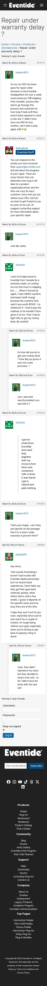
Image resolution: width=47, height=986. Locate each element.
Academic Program (23, 905)
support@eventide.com (28, 167)
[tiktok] (26, 782)
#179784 (41, 413)
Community (23, 834)
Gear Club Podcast (23, 854)
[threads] (32, 782)
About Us (23, 891)
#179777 (41, 138)
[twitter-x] (37, 782)
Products (28, 44)
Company (23, 885)
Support (23, 859)
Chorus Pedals (23, 927)
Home (5, 44)
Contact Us (23, 880)
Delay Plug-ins (23, 934)
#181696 (41, 545)
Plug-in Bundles (23, 937)
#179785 (41, 504)
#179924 (41, 375)
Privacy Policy (23, 973)
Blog (23, 840)
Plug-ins (23, 815)
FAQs (23, 866)
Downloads (23, 869)
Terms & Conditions (26, 969)
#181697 (41, 645)
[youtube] (20, 782)
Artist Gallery (23, 847)
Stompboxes (9, 47)
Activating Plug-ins (24, 876)
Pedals (23, 811)
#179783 (41, 330)
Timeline (23, 895)
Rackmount (24, 818)
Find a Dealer (23, 828)
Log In (8, 735)
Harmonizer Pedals (23, 920)
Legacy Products (23, 902)
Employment (23, 898)
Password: (9, 715)
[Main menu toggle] (42, 5)
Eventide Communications (23, 909)
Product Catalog (23, 825)
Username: (9, 705)
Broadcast (23, 822)
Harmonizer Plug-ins (23, 930)
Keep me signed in (12, 728)
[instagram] (14, 782)
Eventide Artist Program (23, 851)
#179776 (41, 63)
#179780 (41, 255)
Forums (16, 44)
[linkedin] (23, 787)
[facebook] (9, 782)
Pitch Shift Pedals (23, 923)
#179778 (41, 224)
